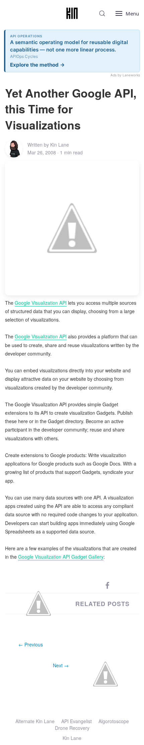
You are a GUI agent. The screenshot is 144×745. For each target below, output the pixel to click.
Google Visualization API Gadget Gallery (60, 556)
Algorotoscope (113, 721)
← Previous (30, 644)
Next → (61, 665)
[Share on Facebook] (107, 585)
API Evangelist (76, 721)
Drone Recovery (72, 727)
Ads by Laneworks (125, 75)
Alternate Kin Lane (35, 721)
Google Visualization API (41, 302)
